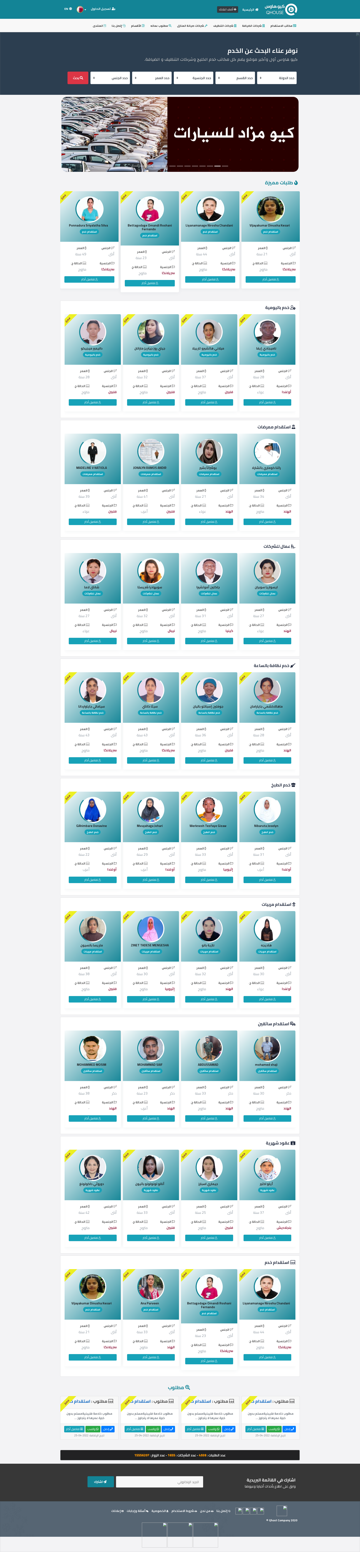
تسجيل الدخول (101, 8)
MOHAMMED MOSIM (208, 1065)
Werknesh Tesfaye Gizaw (91, 826)
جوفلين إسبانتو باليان (91, 706)
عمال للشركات (277, 546)
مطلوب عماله (159, 25)
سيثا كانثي (266, 706)
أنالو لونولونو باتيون (266, 1184)
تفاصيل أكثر (269, 279)
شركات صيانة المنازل (191, 25)
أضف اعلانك (226, 9)
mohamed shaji (150, 1065)
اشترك (98, 1482)
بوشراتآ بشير (91, 468)
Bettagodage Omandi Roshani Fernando (210, 227)
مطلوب (176, 1387)
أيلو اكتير (149, 1184)
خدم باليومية (277, 307)
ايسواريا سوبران (149, 587)
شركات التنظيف (223, 25)
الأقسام (136, 25)
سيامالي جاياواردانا (208, 706)
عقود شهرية (278, 1143)
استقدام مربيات (277, 904)
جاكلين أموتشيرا (91, 587)
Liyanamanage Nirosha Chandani (269, 225)
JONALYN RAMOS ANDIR (266, 468)
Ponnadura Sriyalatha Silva (148, 225)
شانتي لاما (208, 587)
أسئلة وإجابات (136, 1511)
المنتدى (98, 25)
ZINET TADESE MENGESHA (266, 945)
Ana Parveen (266, 1303)
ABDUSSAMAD (91, 1065)
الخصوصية (158, 1511)
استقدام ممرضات (275, 427)
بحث (76, 78)
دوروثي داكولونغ (208, 1184)
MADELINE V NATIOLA (208, 468)
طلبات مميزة (279, 182)
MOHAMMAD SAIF (266, 1065)
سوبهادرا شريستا (266, 587)
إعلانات (116, 1511)
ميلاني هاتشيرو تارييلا (92, 348)
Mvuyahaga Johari (266, 826)
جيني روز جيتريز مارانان (266, 348)
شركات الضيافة (252, 25)
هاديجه (149, 945)
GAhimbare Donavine (208, 826)
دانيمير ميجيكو (208, 348)
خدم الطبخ (281, 785)
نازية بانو (91, 945)
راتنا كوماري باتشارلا (149, 468)
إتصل (287, 1429)
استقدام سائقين (274, 1024)
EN (66, 8)
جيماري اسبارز (91, 1184)
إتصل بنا (117, 25)
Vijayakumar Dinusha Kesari (208, 1303)
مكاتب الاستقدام (281, 25)
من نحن (205, 1511)
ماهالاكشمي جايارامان (150, 706)
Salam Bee (88, 225)
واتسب (273, 1429)
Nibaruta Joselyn (150, 826)
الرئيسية (248, 9)
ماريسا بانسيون (208, 945)
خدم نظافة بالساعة (272, 665)
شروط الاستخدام (183, 1511)
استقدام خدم (277, 1262)
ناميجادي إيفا (150, 348)
